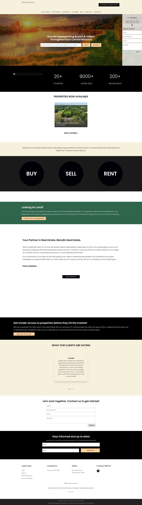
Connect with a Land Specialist (33, 218)
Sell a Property (56, 12)
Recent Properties (27, 478)
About (82, 12)
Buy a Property (45, 12)
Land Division (66, 12)
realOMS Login (90, 503)
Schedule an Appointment (109, 5)
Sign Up (24, 473)
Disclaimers (82, 503)
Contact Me (97, 12)
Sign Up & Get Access (24, 334)
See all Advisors (71, 277)
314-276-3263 (134, 21)
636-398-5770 (134, 23)
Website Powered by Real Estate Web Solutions (71, 500)
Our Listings (74, 12)
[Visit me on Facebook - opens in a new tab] (132, 25)
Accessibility (71, 491)
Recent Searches (27, 475)
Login (23, 470)
